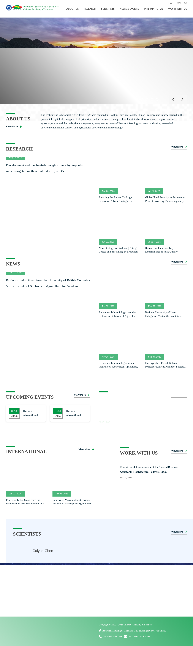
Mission (12, 588)
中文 (179, 3)
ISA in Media (108, 594)
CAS (171, 3)
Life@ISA (172, 588)
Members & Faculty (79, 582)
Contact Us (14, 607)
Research (90, 9)
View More (12, 126)
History (12, 594)
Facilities (41, 601)
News (104, 588)
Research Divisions (46, 588)
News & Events (129, 9)
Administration (16, 601)
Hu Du (84, 551)
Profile (12, 582)
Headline (106, 582)
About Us (72, 9)
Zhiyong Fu (134, 551)
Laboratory (42, 594)
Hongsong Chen (45, 551)
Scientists (108, 9)
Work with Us (177, 9)
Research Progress (46, 582)
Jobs (168, 582)
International (153, 9)
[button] (136, 99)
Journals (40, 607)
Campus (170, 594)
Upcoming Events (111, 601)
